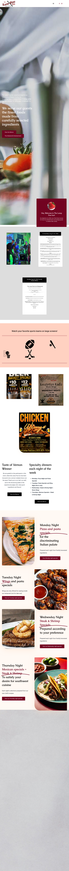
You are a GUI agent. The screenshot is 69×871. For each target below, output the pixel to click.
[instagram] (61, 3)
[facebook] (59, 3)
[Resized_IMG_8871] (34, 413)
